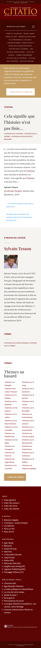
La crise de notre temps (14, 592)
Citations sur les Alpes (11, 441)
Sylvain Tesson (17, 248)
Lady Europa (9, 557)
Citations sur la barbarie (11, 403)
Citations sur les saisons (11, 409)
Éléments (8, 546)
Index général (10, 500)
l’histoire (31, 178)
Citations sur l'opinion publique (29, 467)
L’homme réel (10, 583)
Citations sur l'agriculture (10, 460)
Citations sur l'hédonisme (10, 435)
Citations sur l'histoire (13, 134)
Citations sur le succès (28, 403)
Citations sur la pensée (28, 396)
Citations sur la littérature (16, 58)
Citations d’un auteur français (16, 343)
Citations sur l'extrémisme (27, 415)
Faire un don (9, 529)
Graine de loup (10, 549)
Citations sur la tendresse (28, 454)
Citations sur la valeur (11, 415)
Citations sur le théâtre (11, 396)
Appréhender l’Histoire (13, 586)
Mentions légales (11, 520)
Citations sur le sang (28, 383)
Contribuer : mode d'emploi (16, 523)
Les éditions (9, 526)
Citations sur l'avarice (10, 454)
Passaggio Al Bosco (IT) (13, 572)
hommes (31, 171)
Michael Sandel (29, 33)
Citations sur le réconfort (11, 467)
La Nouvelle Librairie (13, 554)
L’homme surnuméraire (24, 55)
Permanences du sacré (14, 601)
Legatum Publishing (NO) (14, 569)
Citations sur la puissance (28, 390)
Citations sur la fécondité (28, 409)
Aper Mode (8, 543)
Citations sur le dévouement (28, 441)
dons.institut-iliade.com (21, 92)
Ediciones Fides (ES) (12, 563)
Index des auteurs (11, 503)
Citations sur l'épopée (10, 383)
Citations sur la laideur (28, 460)
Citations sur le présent (28, 422)
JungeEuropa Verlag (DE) (14, 566)
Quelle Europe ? (10, 595)
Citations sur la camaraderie (28, 428)
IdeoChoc (8, 551)
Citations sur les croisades (11, 428)
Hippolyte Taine (11, 36)
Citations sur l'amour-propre (28, 435)
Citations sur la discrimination (11, 422)
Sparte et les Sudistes (14, 33)
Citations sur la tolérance (18, 49)
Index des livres (10, 506)
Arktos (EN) (9, 560)
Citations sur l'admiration (27, 447)
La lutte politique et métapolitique (18, 589)
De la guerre (9, 598)
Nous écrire (9, 531)
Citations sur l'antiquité (10, 447)
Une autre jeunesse (27, 61)
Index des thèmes (16, 477)
